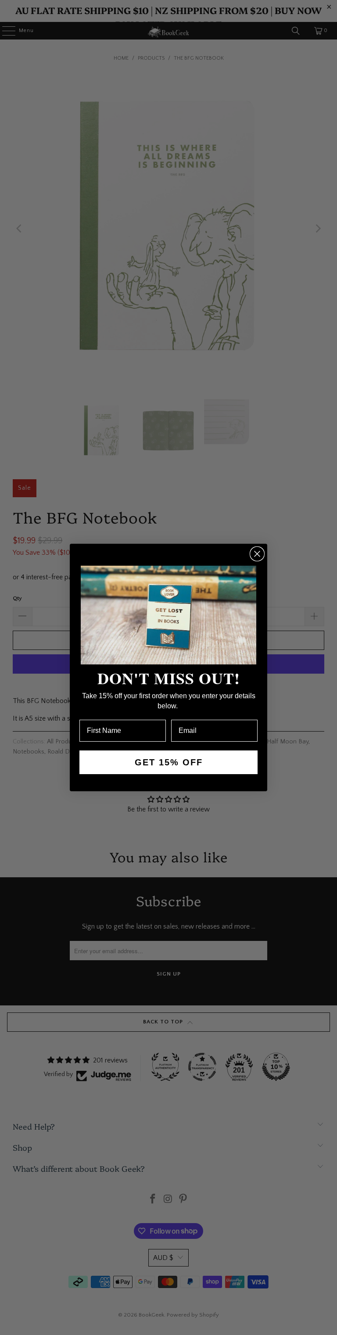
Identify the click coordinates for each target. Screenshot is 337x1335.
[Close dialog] (257, 553)
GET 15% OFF (169, 762)
